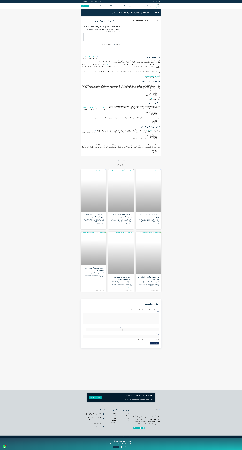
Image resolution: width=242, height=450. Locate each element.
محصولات (136, 5)
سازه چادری (150, 130)
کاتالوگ (111, 5)
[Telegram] (140, 428)
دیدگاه (157, 311)
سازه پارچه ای (110, 64)
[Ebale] (137, 428)
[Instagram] (143, 428)
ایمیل (121, 327)
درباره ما (105, 5)
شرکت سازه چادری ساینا (146, 5)
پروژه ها (129, 5)
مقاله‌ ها (117, 5)
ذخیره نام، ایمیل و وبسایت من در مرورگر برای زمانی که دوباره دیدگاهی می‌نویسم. (141, 339)
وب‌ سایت (157, 333)
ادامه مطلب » (157, 224)
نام (158, 327)
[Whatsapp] (134, 428)
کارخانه (123, 5)
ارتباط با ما (98, 5)
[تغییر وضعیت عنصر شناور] (4, 446)
